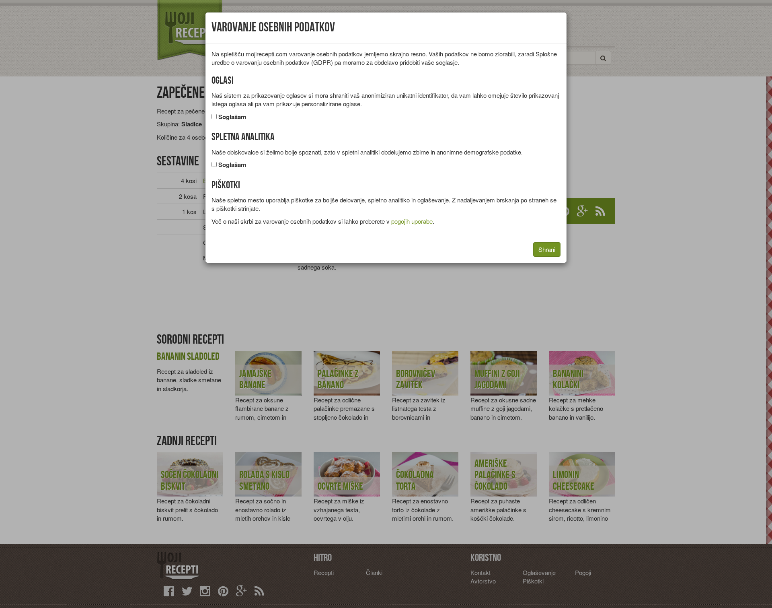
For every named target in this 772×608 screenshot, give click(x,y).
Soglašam (232, 117)
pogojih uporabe (412, 221)
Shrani (546, 249)
